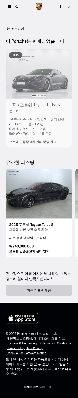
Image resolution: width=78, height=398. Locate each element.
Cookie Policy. (16, 348)
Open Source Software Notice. (27, 352)
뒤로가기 (17, 28)
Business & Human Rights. (24, 343)
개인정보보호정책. (20, 338)
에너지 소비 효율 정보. (49, 338)
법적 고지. (49, 333)
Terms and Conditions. (57, 343)
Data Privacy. (34, 348)
